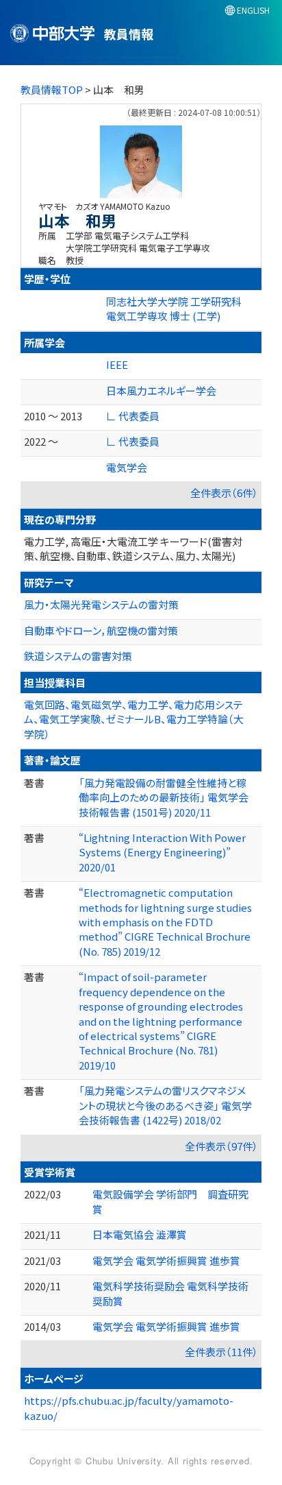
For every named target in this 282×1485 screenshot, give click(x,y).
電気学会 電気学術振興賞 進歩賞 (166, 1260)
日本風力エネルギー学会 (161, 390)
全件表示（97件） (221, 1146)
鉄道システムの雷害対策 (78, 656)
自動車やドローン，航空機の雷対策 (101, 630)
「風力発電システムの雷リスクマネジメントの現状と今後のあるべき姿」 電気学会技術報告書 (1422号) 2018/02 (165, 1105)
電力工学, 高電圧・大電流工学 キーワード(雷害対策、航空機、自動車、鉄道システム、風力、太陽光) (133, 548)
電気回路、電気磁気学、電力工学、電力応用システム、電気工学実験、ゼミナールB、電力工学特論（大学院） (134, 719)
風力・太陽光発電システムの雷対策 (101, 604)
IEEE (117, 364)
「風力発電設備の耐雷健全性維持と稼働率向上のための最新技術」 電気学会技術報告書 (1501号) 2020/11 (163, 797)
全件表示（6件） (224, 492)
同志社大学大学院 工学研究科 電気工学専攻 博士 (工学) (174, 308)
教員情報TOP (52, 89)
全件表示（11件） (221, 1351)
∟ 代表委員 (132, 416)
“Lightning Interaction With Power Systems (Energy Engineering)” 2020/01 (162, 852)
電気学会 (126, 467)
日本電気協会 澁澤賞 (139, 1234)
